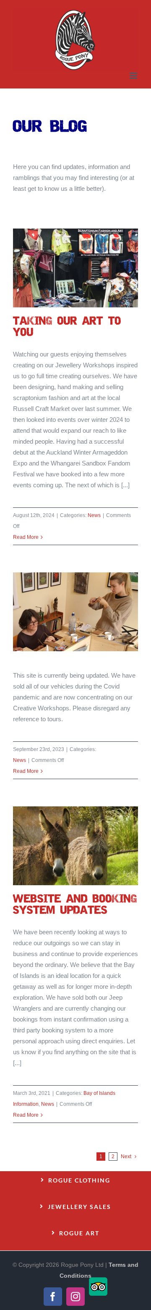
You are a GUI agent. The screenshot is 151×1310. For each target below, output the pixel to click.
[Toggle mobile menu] (134, 75)
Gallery (86, 268)
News (94, 515)
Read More (26, 537)
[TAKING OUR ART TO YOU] (75, 268)
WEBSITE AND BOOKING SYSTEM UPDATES (65, 846)
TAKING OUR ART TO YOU (65, 268)
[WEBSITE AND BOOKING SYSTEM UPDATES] (75, 845)
